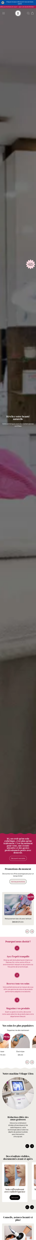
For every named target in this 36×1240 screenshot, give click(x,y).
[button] (28, 13)
